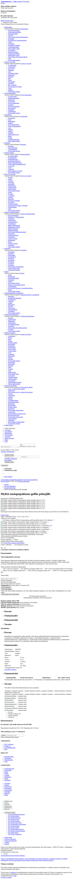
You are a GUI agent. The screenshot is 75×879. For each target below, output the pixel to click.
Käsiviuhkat (11, 344)
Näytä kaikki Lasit (13, 134)
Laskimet (10, 301)
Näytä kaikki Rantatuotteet (15, 410)
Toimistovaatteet (12, 377)
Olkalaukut (11, 233)
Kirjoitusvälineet (9, 153)
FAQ (6, 441)
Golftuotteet (11, 395)
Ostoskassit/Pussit (13, 235)
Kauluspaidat (12, 347)
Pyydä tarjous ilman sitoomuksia (10, 594)
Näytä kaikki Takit (13, 374)
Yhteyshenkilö (8, 760)
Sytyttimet (11, 83)
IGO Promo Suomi (10, 812)
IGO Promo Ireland (13, 826)
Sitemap (6, 844)
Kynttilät (10, 194)
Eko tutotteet (10, 480)
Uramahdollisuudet (9, 747)
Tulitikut (10, 90)
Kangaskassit (12, 220)
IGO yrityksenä (8, 744)
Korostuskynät (12, 157)
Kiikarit (10, 399)
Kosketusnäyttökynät (14, 161)
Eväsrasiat (11, 182)
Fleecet (10, 337)
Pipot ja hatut (12, 349)
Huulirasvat (11, 100)
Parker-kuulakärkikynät (15, 162)
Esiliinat (10, 177)
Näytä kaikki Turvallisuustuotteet (17, 328)
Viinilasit (10, 133)
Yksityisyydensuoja (10, 839)
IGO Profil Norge (13, 832)
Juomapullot (7, 115)
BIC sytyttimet (12, 85)
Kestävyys (7, 746)
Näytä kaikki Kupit (13, 124)
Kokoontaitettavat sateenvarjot (17, 413)
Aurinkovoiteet (12, 96)
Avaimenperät (12, 65)
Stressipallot (11, 81)
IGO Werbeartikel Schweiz (16, 829)
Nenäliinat (11, 110)
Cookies (6, 842)
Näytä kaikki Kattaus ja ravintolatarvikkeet (20, 288)
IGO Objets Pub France (15, 822)
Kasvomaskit (12, 108)
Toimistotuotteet (12, 309)
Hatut (9, 339)
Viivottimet (11, 311)
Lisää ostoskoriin (5, 587)
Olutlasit (10, 129)
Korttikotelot (11, 299)
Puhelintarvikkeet (13, 52)
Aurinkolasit (11, 336)
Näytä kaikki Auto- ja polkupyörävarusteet (20, 392)
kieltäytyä (14, 872)
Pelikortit (10, 77)
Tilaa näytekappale (6, 589)
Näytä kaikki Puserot (14, 361)
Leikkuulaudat (12, 187)
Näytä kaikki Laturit (14, 48)
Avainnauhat (11, 67)
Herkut (6, 271)
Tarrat (9, 88)
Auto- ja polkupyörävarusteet (16, 389)
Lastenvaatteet (12, 351)
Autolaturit (11, 44)
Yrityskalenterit (12, 149)
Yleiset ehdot (8, 837)
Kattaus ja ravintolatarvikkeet (16, 285)
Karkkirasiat (11, 276)
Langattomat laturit (13, 47)
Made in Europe (9, 438)
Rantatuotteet (12, 405)
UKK (36, 480)
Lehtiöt (10, 303)
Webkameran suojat (13, 55)
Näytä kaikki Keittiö (14, 190)
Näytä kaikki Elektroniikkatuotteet (18, 37)
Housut (10, 341)
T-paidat (10, 369)
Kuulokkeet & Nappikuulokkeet (17, 40)
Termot (10, 138)
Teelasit (10, 131)
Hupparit (10, 359)
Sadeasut (10, 366)
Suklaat (10, 281)
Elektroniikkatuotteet (14, 30)
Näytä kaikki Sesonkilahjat (16, 266)
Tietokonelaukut (12, 222)
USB (9, 58)
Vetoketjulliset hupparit (14, 382)
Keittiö (10, 179)
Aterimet (10, 181)
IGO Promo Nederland (14, 834)
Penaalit (10, 306)
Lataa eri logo (5, 515)
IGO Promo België (13, 816)
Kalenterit (7, 143)
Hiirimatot (11, 296)
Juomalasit (7, 791)
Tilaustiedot (7, 758)
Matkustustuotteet (13, 228)
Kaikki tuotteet (8, 425)
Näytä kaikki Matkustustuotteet (17, 232)
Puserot (10, 357)
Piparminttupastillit (13, 278)
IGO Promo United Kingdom (16, 831)
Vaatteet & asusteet (9, 333)
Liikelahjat (7, 248)
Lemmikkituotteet (13, 400)
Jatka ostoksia (8, 476)
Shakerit (10, 123)
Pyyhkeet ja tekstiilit (14, 200)
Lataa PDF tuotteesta (10, 669)
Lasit (9, 128)
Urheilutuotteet (12, 418)
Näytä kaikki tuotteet (14, 60)
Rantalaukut (11, 240)
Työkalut (10, 329)
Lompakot (11, 354)
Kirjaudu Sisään (9, 455)
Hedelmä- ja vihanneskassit (16, 217)
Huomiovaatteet (12, 342)
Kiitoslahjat (11, 252)
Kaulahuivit (11, 346)
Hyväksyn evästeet (6, 877)
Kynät (10, 167)
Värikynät (11, 169)
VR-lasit (10, 35)
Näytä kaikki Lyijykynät (15, 171)
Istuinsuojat (11, 390)
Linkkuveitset (12, 319)
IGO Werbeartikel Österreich (16, 814)
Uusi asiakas (8, 460)
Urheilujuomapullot (13, 139)
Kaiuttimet (11, 39)
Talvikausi (11, 265)
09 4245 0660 (5, 481)
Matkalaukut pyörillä (14, 227)
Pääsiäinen (11, 262)
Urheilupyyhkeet (13, 204)
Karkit (10, 275)
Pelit (9, 78)
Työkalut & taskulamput (11, 314)
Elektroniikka (8, 27)
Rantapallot (11, 404)
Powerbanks (11, 50)
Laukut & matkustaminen (11, 212)
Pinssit (10, 80)
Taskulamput (11, 323)
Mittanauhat (11, 321)
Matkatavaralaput (13, 230)
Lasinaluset (11, 195)
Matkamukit (11, 121)
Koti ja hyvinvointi (9, 174)
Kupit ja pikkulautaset (14, 126)
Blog (5, 749)
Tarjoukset (7, 430)
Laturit (10, 42)
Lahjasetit (11, 253)
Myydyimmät (8, 435)
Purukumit (11, 280)
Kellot (10, 192)
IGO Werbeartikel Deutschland (17, 824)
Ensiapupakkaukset (13, 98)
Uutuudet (7, 436)
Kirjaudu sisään (9, 462)
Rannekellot (11, 362)
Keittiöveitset (12, 186)
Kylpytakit (11, 202)
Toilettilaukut (12, 111)
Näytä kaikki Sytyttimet (15, 86)
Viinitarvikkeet (12, 207)
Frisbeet (10, 394)
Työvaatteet (11, 375)
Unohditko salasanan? (10, 458)
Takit (9, 371)
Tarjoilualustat (12, 286)
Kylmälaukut (12, 224)
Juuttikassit (11, 219)
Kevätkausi (11, 260)
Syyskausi (11, 263)
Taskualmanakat (12, 148)
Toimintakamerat (13, 34)
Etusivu (6, 484)
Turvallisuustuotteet (13, 324)
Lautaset (10, 197)
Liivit (9, 352)
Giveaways (11, 68)
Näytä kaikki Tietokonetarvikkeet (17, 57)
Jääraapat (10, 318)
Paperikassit (11, 237)
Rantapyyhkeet (12, 407)
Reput (10, 242)
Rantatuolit (11, 408)
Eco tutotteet (8, 431)
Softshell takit (12, 372)
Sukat (9, 367)
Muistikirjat (11, 304)
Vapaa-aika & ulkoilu (10, 385)
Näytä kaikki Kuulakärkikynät (17, 164)
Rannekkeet (11, 364)
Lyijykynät (11, 166)
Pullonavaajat (12, 189)
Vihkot (6, 773)
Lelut (9, 72)
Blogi (6, 440)
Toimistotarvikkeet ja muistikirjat (13, 293)
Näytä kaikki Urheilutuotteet (16, 422)
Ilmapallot (11, 70)
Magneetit (11, 199)
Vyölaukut (11, 245)
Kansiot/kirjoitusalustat (14, 298)
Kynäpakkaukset (13, 156)
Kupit (9, 119)
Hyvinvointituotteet (10, 93)
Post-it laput (11, 308)
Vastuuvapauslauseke (10, 840)
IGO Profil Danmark (14, 821)
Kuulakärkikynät (13, 159)
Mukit (10, 136)
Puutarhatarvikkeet (13, 402)
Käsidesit (10, 105)
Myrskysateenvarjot (13, 415)
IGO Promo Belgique (14, 818)
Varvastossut (11, 380)
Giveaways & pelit (9, 62)
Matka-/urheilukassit (14, 225)
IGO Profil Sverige (13, 819)
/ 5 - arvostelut (11, 1)
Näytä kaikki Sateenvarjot (15, 417)
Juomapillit (11, 184)
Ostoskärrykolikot (13, 73)
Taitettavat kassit (13, 243)
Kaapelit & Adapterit (14, 45)
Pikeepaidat (11, 356)
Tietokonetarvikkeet (13, 53)
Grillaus (10, 397)
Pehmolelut (11, 75)
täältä (14, 876)
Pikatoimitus (11, 255)
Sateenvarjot (11, 412)
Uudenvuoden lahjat (14, 268)
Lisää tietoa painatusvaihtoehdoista (14, 543)
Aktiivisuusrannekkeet (14, 32)
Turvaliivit (11, 326)
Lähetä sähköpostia (24, 481)
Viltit (9, 209)
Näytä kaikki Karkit (13, 283)
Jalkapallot (11, 420)
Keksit (10, 290)
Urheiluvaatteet (12, 379)
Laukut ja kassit (12, 238)
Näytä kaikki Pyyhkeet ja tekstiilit (17, 205)
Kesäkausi (11, 258)
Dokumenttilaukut (13, 215)
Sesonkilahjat (12, 257)
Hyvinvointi (11, 101)
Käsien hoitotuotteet (14, 106)
